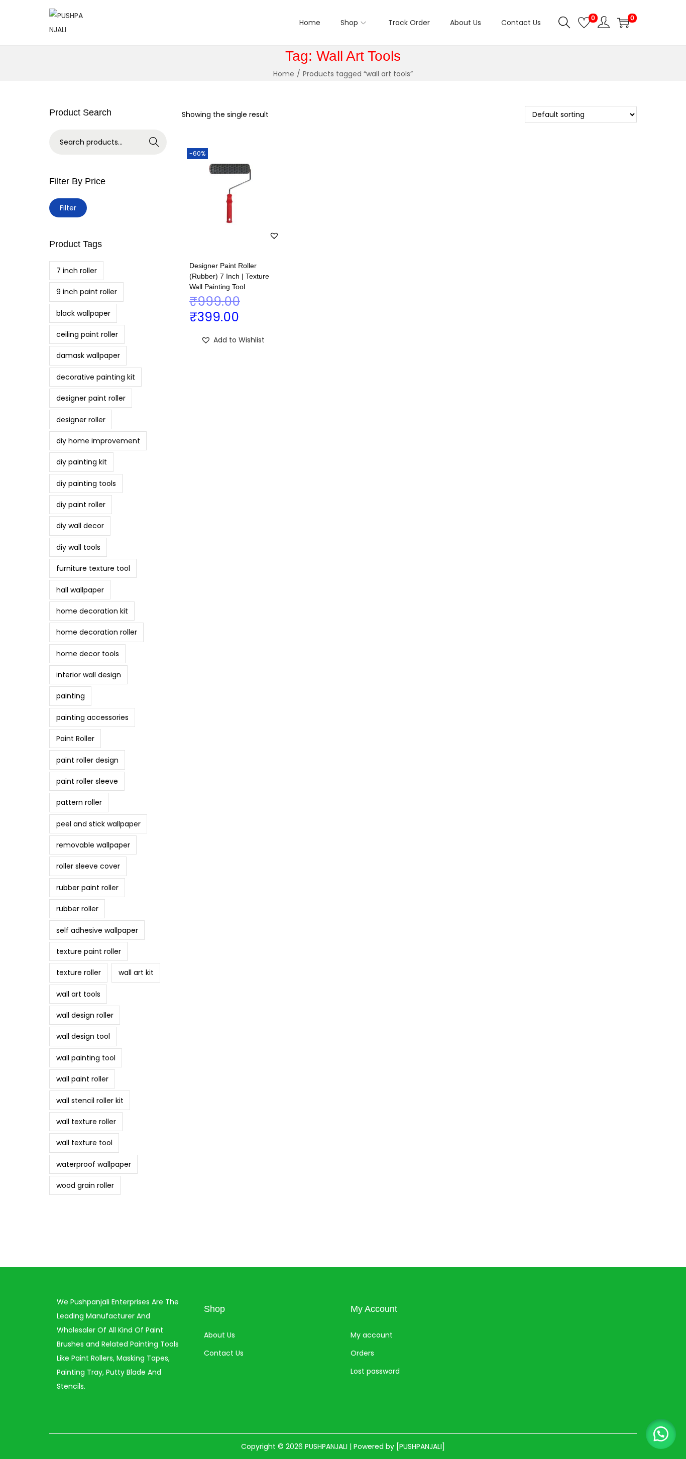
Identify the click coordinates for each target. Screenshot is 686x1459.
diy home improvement (98, 441)
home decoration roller (96, 632)
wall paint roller (82, 1079)
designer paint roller (91, 398)
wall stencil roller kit (90, 1101)
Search (154, 142)
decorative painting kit (95, 377)
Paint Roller (75, 739)
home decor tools (87, 654)
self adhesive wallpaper (97, 930)
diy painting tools (86, 483)
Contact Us (224, 1353)
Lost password (375, 1371)
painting (70, 696)
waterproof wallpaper (93, 1164)
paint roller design (87, 760)
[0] (584, 23)
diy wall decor (80, 526)
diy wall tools (78, 547)
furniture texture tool (93, 568)
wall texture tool (84, 1143)
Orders (362, 1353)
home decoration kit (92, 611)
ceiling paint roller (87, 334)
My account (372, 1335)
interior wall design (88, 675)
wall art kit (136, 972)
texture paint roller (88, 951)
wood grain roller (85, 1185)
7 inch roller (76, 271)
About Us (219, 1335)
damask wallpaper (88, 355)
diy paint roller (80, 505)
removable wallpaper (93, 845)
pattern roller (79, 802)
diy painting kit (81, 462)
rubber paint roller (87, 888)
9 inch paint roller (86, 292)
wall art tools (78, 994)
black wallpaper (83, 313)
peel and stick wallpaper (98, 824)
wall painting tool (86, 1058)
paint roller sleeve (87, 781)
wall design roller (84, 1015)
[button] (274, 235)
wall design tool (83, 1036)
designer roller (80, 420)
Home (283, 74)
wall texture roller (86, 1122)
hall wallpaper (80, 590)
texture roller (78, 972)
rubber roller (77, 909)
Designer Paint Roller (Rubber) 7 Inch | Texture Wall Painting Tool (229, 276)
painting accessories (92, 717)
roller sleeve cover (88, 866)
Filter (68, 208)
